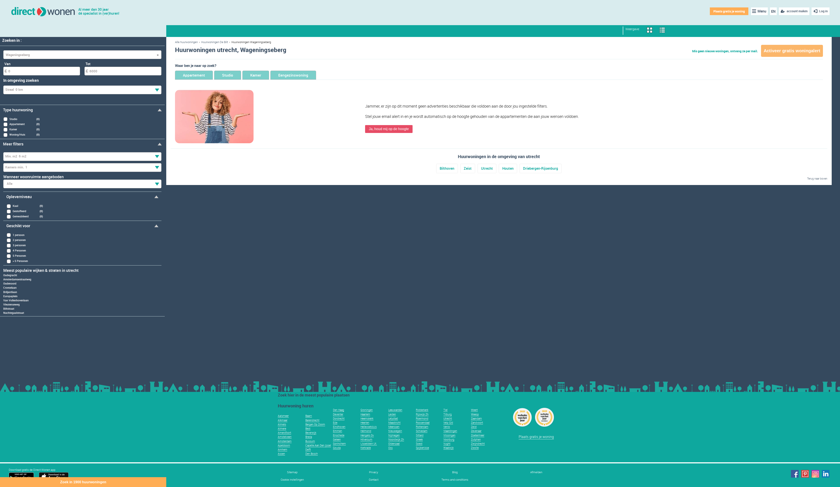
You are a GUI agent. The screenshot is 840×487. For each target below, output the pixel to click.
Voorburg (448, 439)
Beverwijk (310, 432)
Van (7, 63)
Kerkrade (365, 447)
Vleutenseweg (11, 304)
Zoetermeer (477, 435)
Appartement (194, 75)
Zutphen (476, 439)
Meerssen (393, 426)
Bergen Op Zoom (315, 424)
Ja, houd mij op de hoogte (389, 129)
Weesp (475, 414)
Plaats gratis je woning (729, 11)
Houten (508, 168)
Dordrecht (339, 418)
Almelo (282, 424)
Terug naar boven (817, 178)
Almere (282, 428)
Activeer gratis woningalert (792, 50)
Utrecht (487, 168)
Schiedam (421, 431)
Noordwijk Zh (396, 439)
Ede (335, 422)
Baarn (308, 415)
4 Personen (19, 250)
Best (307, 428)
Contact (373, 480)
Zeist (468, 168)
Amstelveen (285, 436)
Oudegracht (10, 275)
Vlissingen (449, 435)
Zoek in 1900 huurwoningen (83, 482)
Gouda (337, 447)
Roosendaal (423, 422)
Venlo (446, 426)
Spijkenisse (422, 447)
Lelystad (393, 418)
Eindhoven (339, 426)
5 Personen (19, 255)
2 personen (19, 240)
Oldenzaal (394, 443)
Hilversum (366, 439)
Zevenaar (476, 431)
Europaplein (10, 296)
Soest (419, 443)
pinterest (805, 474)
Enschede (338, 435)
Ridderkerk (422, 410)
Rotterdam (422, 426)
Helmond (365, 431)
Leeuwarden (395, 410)
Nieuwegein (395, 431)
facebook (795, 474)
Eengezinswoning (293, 75)
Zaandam (476, 418)
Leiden (392, 414)
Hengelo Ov (367, 435)
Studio (227, 75)
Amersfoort (284, 432)
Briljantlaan (10, 292)
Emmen (337, 431)
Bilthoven (447, 168)
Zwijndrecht (478, 443)
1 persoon (18, 235)
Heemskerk (366, 418)
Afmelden (536, 472)
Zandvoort (477, 422)
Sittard (420, 435)
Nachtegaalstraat (13, 312)
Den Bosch (311, 453)
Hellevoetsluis (368, 426)
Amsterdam (285, 441)
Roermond (422, 418)
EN (773, 11)
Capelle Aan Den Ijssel (318, 445)
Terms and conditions (454, 480)
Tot (88, 63)
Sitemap (292, 472)
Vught (446, 443)
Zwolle (475, 447)
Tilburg (447, 414)
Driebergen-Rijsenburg (540, 168)
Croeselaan (10, 287)
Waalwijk (448, 447)
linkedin (826, 474)
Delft (308, 449)
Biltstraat (8, 308)
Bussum (310, 441)
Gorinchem (339, 443)
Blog (455, 472)
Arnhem (282, 449)
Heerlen (364, 422)
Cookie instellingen (292, 480)
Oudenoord (9, 283)
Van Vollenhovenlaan (16, 300)
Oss (390, 447)
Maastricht (394, 422)
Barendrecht (312, 420)
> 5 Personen (20, 261)
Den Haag (338, 410)
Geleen (337, 439)
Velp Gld (448, 422)
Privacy (373, 472)
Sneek (419, 439)
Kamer (255, 75)
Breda (308, 436)
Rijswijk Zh (422, 414)
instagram (815, 474)
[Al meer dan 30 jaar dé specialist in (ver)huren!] (42, 11)
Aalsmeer (283, 415)
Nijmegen (394, 435)
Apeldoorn (284, 445)
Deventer (338, 414)
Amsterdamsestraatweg (17, 279)
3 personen (19, 245)
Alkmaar (282, 420)
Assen (281, 453)
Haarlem (365, 414)
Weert (474, 410)
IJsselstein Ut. (368, 443)
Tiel (445, 410)
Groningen (366, 410)
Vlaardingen (450, 431)
